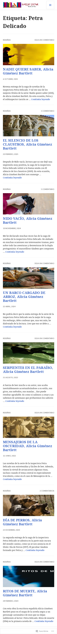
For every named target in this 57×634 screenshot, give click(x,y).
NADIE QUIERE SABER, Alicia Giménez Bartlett (28, 71)
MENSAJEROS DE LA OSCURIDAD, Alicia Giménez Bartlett (27, 446)
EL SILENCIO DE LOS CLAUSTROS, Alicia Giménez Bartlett (27, 144)
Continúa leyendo (40, 99)
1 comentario (47, 111)
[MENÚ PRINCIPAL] (50, 5)
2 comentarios (47, 491)
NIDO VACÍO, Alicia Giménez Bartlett (27, 220)
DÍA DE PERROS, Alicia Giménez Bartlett (22, 522)
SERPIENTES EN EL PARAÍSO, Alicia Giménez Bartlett (28, 369)
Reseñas (7, 40)
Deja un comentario (44, 40)
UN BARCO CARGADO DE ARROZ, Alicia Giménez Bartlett (24, 296)
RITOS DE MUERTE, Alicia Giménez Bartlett (25, 593)
